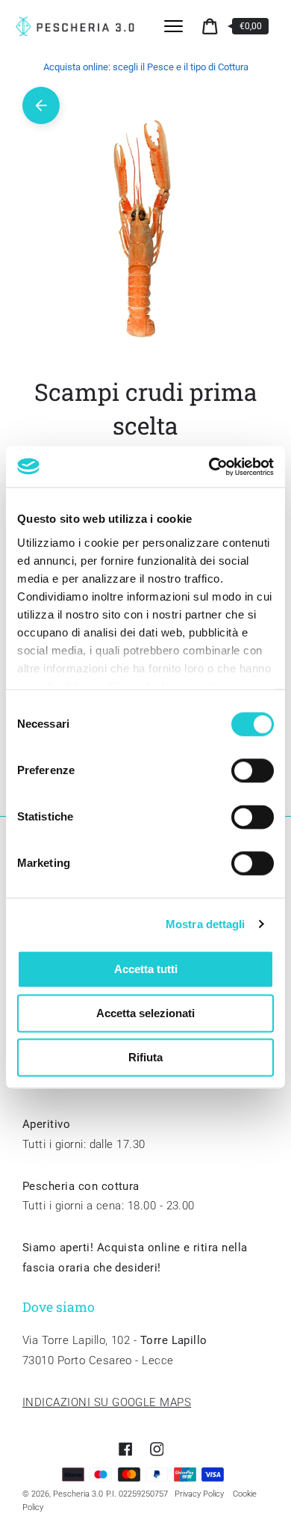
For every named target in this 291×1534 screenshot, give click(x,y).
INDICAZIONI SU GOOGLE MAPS (106, 1402)
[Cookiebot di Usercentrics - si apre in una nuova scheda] (209, 466)
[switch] (252, 770)
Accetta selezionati (145, 1013)
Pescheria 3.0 (78, 1494)
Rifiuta (145, 1057)
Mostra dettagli (205, 924)
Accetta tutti (146, 969)
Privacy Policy (199, 1494)
